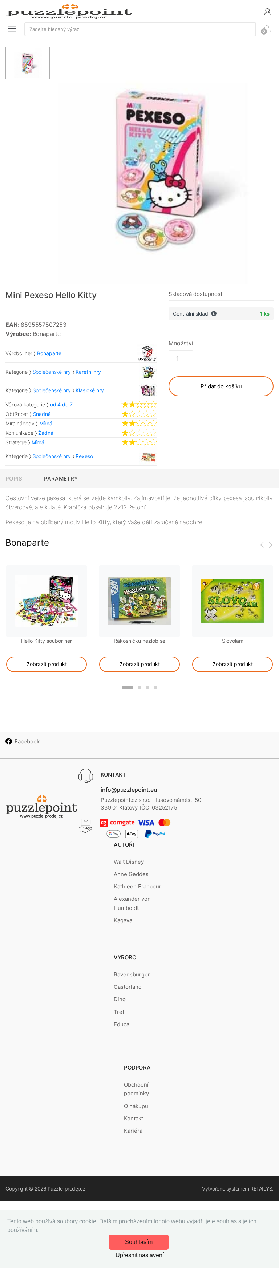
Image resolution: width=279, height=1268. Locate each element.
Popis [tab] (13, 478)
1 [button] (127, 687)
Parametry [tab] (61, 478)
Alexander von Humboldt (132, 903)
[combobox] (140, 29)
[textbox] (140, 29)
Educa (121, 1024)
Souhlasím (139, 1242)
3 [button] (147, 687)
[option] (162, 165)
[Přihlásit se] (267, 11)
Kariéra (133, 1130)
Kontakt (133, 1118)
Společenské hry (52, 372)
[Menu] (12, 28)
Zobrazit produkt (47, 664)
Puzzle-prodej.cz (66, 1188)
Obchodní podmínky (136, 1089)
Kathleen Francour (137, 886)
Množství (181, 343)
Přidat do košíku (221, 386)
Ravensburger (132, 974)
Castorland (128, 986)
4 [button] (155, 687)
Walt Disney (129, 861)
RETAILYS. (262, 1188)
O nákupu (136, 1106)
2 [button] (139, 687)
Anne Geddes (131, 874)
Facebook (27, 741)
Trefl (120, 1011)
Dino (120, 999)
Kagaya (123, 920)
